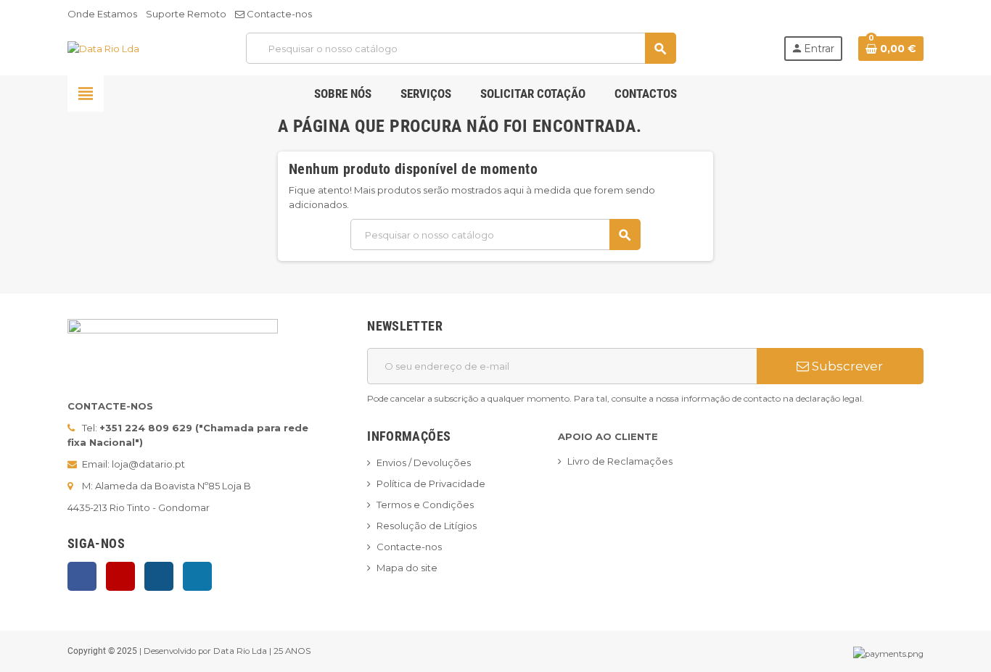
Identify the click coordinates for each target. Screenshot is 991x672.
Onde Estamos (102, 14)
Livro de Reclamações (620, 461)
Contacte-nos (278, 14)
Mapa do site (407, 567)
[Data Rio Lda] (103, 48)
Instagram (158, 576)
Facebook (81, 576)
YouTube (120, 576)
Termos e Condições (425, 504)
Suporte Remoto (186, 14)
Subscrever (846, 366)
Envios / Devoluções (424, 462)
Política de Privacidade (431, 483)
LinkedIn (197, 576)
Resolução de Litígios (427, 525)
